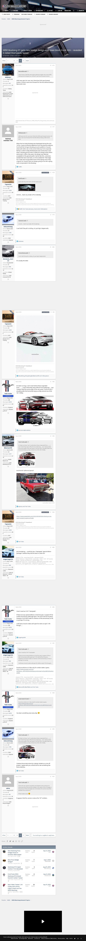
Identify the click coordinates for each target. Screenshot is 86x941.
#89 (53, 729)
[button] (38, 10)
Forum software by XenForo (17, 937)
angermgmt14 (8, 559)
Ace (9, 856)
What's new (27, 11)
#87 (53, 643)
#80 (53, 247)
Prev (4, 60)
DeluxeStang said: (23, 253)
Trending (16, 14)
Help (67, 938)
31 (8, 264)
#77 (53, 127)
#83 (53, 436)
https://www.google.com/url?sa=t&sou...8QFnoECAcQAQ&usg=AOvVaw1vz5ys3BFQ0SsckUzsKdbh (34, 671)
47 (8, 230)
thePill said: (21, 178)
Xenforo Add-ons (39, 937)
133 (9, 794)
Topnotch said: (22, 220)
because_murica (8, 260)
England (10, 407)
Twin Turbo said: (22, 442)
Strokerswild (48, 875)
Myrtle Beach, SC (7, 460)
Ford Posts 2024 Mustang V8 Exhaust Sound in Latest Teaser (15, 876)
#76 (53, 65)
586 (10, 565)
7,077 (10, 454)
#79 (53, 214)
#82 (53, 381)
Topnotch (6, 55)
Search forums (40, 14)
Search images (53, 14)
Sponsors (30, 938)
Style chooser (14, 938)
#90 (53, 776)
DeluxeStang (8, 227)
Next (27, 60)
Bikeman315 (8, 448)
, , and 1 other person (33, 209)
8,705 (10, 402)
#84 (53, 512)
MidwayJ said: (22, 133)
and (24, 430)
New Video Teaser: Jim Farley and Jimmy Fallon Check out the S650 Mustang (15, 887)
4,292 (10, 190)
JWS (49, 852)
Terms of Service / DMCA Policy (49, 938)
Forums (15, 11)
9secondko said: (22, 71)
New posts (7, 14)
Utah (9, 238)
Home (70, 938)
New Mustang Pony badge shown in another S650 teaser (15, 853)
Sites (51, 11)
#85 (53, 547)
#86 (53, 607)
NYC (9, 196)
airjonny (10, 892)
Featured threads (26, 14)
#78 (53, 172)
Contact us (37, 938)
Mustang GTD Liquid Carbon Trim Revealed (15, 868)
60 (8, 452)
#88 (53, 693)
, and (28, 687)
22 (8, 188)
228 (9, 400)
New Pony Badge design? (13, 861)
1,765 (10, 232)
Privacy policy (61, 938)
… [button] (10, 60)
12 (20, 55)
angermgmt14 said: (23, 698)
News (6, 11)
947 (10, 83)
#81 (54, 312)
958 (10, 266)
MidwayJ (8, 77)
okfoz (8, 788)
